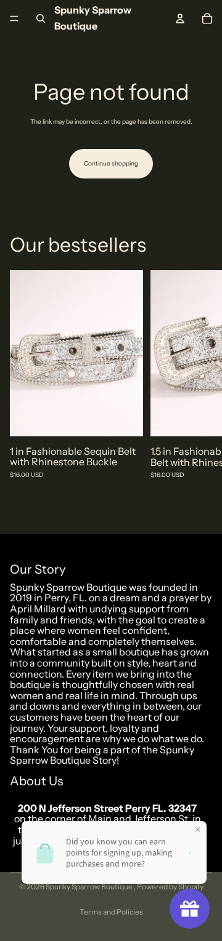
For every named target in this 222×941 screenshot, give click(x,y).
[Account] (180, 18)
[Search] (40, 18)
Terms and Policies (111, 911)
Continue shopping (111, 163)
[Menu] (14, 18)
